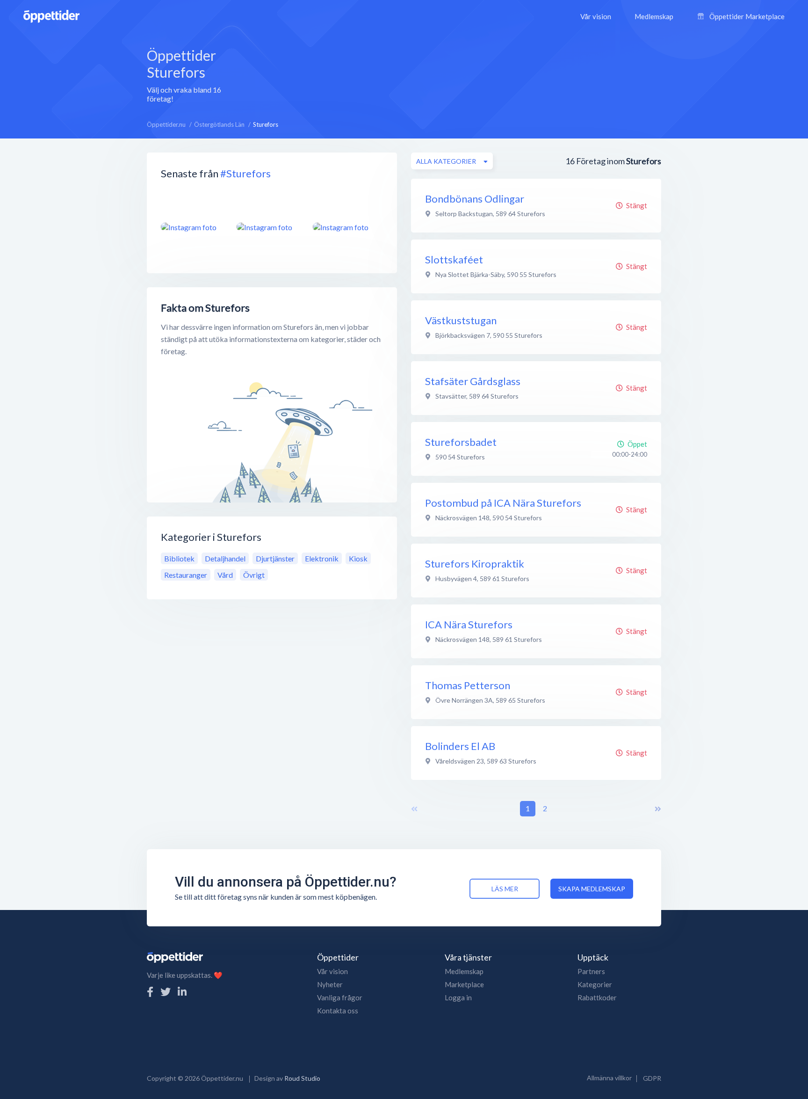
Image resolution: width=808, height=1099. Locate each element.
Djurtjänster (275, 558)
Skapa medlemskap (591, 889)
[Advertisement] (460, 74)
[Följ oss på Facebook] (150, 991)
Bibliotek (179, 558)
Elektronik (322, 558)
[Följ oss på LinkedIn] (182, 991)
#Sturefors (245, 173)
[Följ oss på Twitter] (165, 991)
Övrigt (254, 574)
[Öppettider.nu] (51, 15)
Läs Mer (504, 889)
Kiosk (358, 558)
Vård (225, 574)
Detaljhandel (225, 558)
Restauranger (185, 574)
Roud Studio (302, 1078)
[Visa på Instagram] (193, 227)
